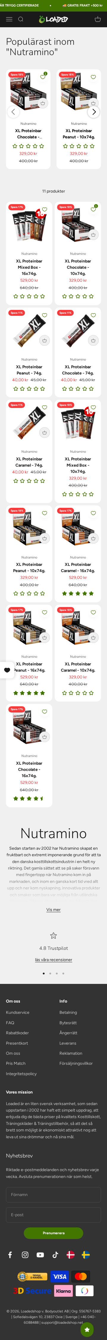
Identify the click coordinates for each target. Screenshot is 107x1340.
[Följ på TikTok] (55, 1255)
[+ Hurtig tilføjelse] (42, 103)
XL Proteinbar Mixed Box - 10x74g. (78, 465)
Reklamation (70, 1053)
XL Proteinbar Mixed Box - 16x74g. (29, 267)
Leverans (67, 1043)
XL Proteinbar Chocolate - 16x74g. (29, 769)
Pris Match (16, 1063)
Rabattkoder (17, 1032)
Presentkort (17, 1043)
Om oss (13, 1053)
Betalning (68, 1012)
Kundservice (17, 1012)
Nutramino (28, 124)
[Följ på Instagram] (25, 1255)
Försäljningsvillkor (76, 1063)
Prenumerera (53, 1233)
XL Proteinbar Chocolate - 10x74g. (28, 137)
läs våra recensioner (53, 959)
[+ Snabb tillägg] (93, 234)
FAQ (10, 1022)
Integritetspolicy (21, 1073)
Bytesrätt (68, 1022)
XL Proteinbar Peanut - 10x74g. (79, 134)
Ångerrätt (68, 1032)
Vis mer (53, 909)
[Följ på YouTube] (40, 1255)
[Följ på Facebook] (10, 1255)
